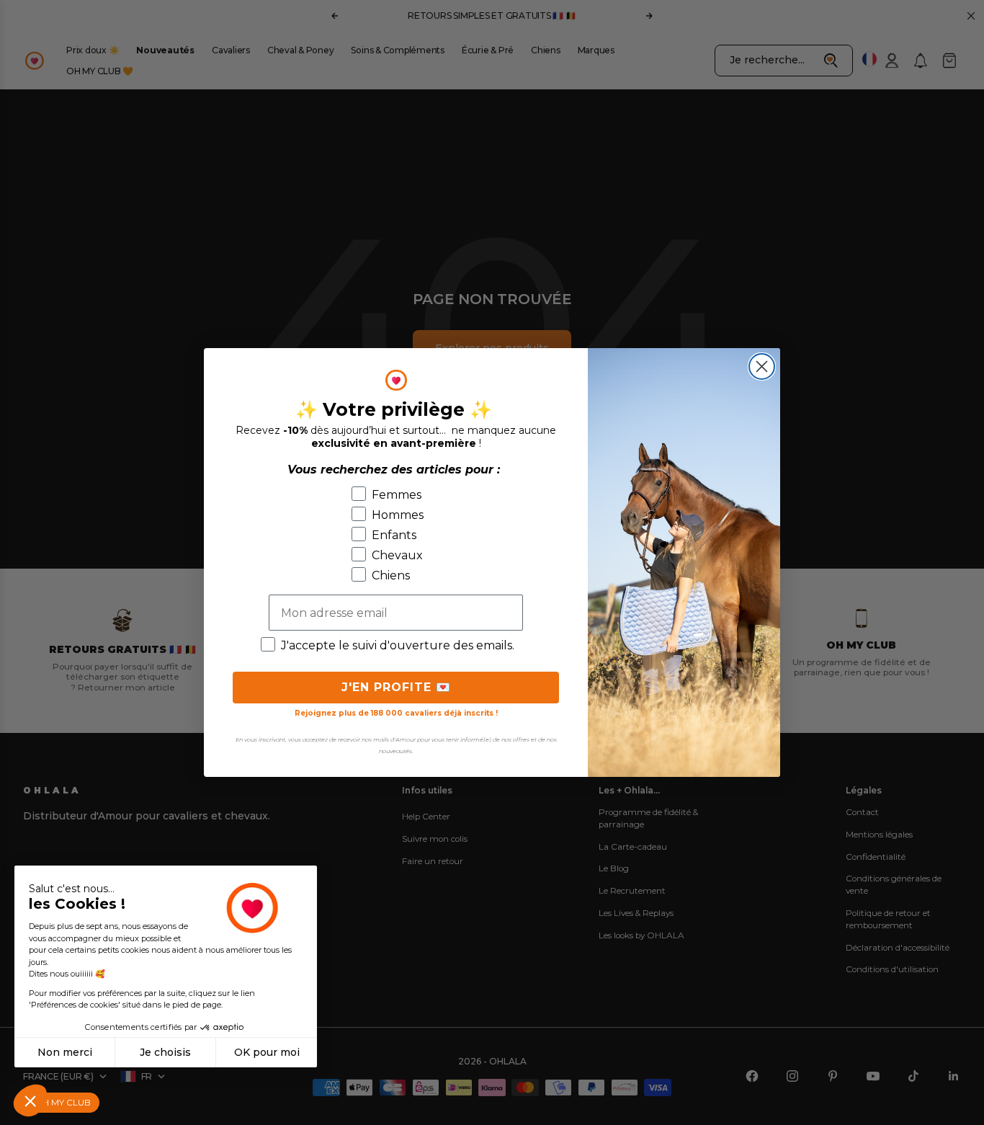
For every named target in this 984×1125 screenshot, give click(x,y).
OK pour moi (267, 1052)
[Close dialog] (761, 366)
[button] (30, 1100)
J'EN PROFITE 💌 (396, 687)
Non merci (64, 1052)
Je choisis (165, 1052)
